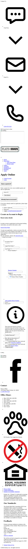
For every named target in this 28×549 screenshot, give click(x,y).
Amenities (6, 166)
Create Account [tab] (7, 178)
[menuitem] (15, 159)
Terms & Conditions (16, 342)
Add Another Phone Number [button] (12, 300)
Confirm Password (10, 335)
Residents (6, 169)
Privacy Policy (14, 345)
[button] (15, 328)
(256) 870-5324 (19, 235)
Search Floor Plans (5, 227)
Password (6, 209)
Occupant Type (9, 241)
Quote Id (6, 192)
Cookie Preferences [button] (8, 490)
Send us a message (8, 535)
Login (5, 211)
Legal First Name (9, 246)
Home (5, 159)
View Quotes (7, 195)
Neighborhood (7, 168)
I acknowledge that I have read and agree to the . (15, 342)
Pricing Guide (10, 163)
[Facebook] (15, 382)
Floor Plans (6, 161)
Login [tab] (5, 180)
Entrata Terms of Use (9, 545)
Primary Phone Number (17, 276)
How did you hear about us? (12, 338)
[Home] (10, 155)
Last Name (8, 249)
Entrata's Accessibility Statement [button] (12, 491)
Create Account (9, 347)
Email (7, 302)
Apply (5, 170)
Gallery (5, 165)
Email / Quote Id (8, 207)
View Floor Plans (11, 162)
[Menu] (1, 157)
